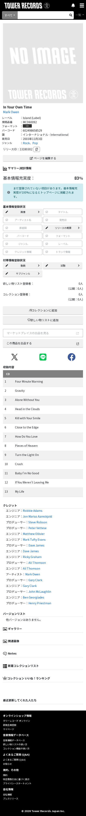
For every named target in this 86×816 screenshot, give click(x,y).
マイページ (8, 729)
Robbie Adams (32, 511)
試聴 (63, 265)
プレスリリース (10, 798)
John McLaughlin (39, 592)
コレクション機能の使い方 (16, 748)
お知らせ (7, 763)
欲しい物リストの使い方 (15, 744)
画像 (23, 212)
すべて (9, 15)
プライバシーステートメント (17, 783)
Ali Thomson (37, 563)
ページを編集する (45, 158)
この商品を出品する (19, 343)
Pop (35, 143)
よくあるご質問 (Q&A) (14, 759)
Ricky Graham (32, 557)
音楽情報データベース (14, 740)
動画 (23, 265)
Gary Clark (35, 580)
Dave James (36, 545)
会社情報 (7, 794)
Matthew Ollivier (34, 534)
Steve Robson (37, 522)
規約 (5, 775)
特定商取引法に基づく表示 (16, 779)
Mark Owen (11, 112)
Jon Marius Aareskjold (37, 516)
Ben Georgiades (33, 597)
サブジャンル (23, 273)
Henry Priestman (39, 603)
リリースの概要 (63, 227)
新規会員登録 (9, 724)
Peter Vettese (37, 528)
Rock (26, 143)
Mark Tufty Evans (34, 539)
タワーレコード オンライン (16, 720)
